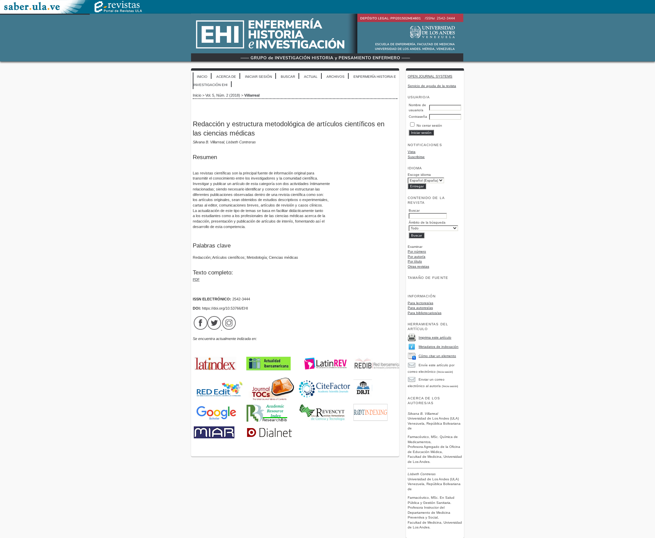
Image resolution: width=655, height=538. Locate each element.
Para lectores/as (420, 303)
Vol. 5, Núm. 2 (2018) (222, 95)
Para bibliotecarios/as (424, 313)
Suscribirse (416, 157)
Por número (417, 251)
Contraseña (418, 116)
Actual (311, 77)
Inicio (202, 77)
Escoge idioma (419, 174)
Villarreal (252, 95)
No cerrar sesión (429, 125)
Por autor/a (416, 256)
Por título (415, 261)
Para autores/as (420, 308)
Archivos (335, 77)
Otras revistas (418, 266)
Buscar (288, 77)
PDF (196, 279)
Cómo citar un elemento (437, 356)
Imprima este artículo (435, 337)
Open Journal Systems (430, 76)
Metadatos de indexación (438, 347)
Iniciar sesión (258, 77)
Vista (412, 152)
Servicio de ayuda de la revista (432, 86)
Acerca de (226, 77)
